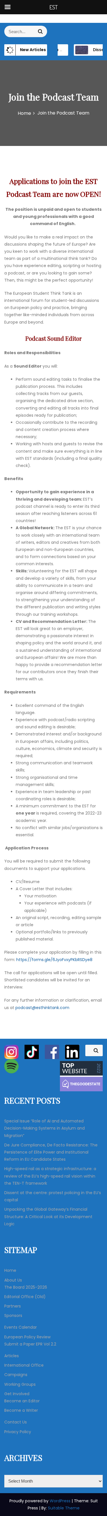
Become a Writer (21, 1410)
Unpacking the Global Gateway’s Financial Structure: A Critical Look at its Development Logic (48, 1216)
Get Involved (16, 1394)
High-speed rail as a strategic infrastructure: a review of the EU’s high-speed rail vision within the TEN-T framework (50, 1176)
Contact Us (15, 1422)
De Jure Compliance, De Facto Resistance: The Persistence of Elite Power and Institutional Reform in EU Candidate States (51, 1152)
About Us (13, 1280)
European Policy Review (27, 1337)
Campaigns (15, 1374)
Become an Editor (22, 1401)
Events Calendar (20, 1327)
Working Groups (20, 1384)
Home (10, 1270)
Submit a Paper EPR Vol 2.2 (30, 1344)
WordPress (61, 1501)
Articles (11, 1356)
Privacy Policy (17, 1432)
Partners (12, 1306)
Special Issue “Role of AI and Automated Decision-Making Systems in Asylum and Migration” (44, 1128)
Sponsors (13, 1315)
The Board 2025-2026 (25, 1287)
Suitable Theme (64, 1508)
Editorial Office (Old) (25, 1297)
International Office (24, 1365)
